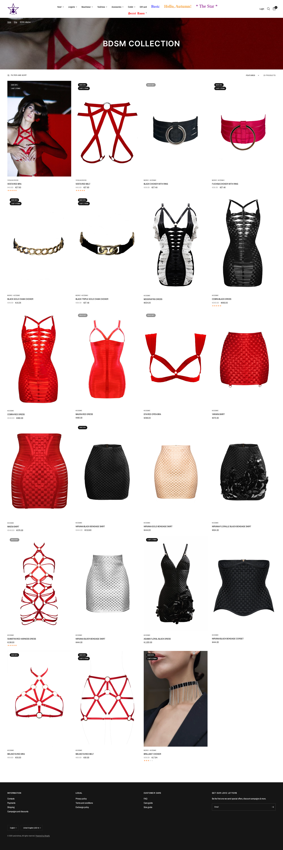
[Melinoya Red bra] (39, 699)
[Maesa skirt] (39, 471)
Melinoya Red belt (85, 753)
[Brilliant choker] (176, 699)
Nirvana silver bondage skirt (90, 638)
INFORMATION (14, 793)
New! (59, 6)
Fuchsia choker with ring (225, 183)
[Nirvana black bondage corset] (244, 583)
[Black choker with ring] (176, 129)
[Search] (268, 9)
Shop (15, 22)
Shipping (11, 807)
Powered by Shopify (43, 836)
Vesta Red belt (83, 183)
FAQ (145, 798)
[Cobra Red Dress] (39, 359)
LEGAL (79, 793)
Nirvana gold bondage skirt (158, 526)
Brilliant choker (152, 753)
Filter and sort (19, 75)
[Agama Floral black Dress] (176, 583)
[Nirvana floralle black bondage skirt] (244, 471)
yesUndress (12, 180)
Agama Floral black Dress (157, 638)
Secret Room (136, 13)
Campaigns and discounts (17, 811)
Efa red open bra (152, 414)
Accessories (116, 6)
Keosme (147, 295)
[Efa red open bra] (176, 359)
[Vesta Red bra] (39, 129)
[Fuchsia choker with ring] (244, 129)
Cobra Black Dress (221, 299)
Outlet (130, 6)
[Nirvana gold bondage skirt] (176, 471)
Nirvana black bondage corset (228, 638)
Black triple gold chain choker (92, 299)
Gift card (143, 6)
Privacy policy (81, 798)
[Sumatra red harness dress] (39, 583)
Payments (11, 802)
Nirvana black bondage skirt (90, 526)
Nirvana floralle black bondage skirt (231, 526)
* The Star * (207, 6)
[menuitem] (60, 7)
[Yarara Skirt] (244, 359)
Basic (155, 6)
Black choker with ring (156, 183)
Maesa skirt (13, 526)
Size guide (148, 807)
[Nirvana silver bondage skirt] (107, 583)
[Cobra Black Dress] (244, 244)
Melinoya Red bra (16, 753)
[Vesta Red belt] (107, 129)
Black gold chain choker (20, 299)
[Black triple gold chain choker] (107, 244)
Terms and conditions (84, 802)
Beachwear (86, 6)
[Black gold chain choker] (39, 244)
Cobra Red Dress (16, 414)
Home (9, 22)
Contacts (10, 798)
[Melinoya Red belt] (107, 699)
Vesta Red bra (14, 183)
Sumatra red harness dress (21, 638)
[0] (273, 9)
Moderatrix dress (153, 299)
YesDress (101, 6)
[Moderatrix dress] (176, 244)
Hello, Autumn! (177, 6)
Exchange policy (82, 807)
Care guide (148, 802)
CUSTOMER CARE (152, 793)
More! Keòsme (150, 180)
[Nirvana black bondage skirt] (107, 471)
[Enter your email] (273, 806)
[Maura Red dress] (107, 359)
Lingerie (71, 6)
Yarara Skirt (218, 414)
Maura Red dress (84, 414)
